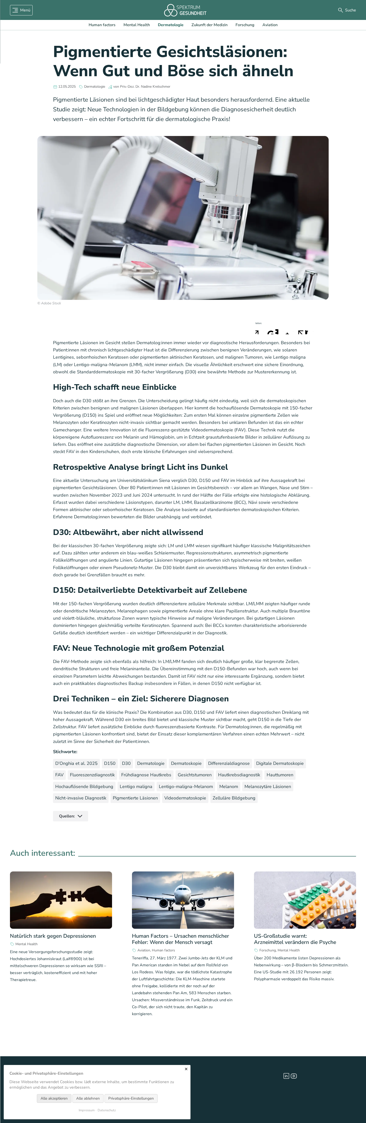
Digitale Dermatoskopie (280, 763)
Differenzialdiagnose (229, 763)
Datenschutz (107, 1110)
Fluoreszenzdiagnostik (92, 775)
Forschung (245, 25)
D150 (110, 763)
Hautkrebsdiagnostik (239, 775)
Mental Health (136, 25)
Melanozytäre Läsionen (267, 787)
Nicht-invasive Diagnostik (80, 798)
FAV (59, 775)
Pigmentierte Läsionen (135, 798)
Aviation (270, 25)
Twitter (269, 330)
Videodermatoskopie (185, 798)
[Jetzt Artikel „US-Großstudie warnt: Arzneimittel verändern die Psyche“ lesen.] (305, 900)
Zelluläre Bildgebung (234, 798)
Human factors (102, 25)
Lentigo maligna (136, 787)
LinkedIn (279, 330)
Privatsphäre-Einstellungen (131, 1098)
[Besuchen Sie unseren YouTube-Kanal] (294, 1076)
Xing (289, 330)
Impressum (87, 1110)
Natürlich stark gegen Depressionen (53, 935)
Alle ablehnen (88, 1098)
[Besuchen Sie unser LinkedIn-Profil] (286, 1076)
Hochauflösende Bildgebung (84, 787)
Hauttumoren (280, 775)
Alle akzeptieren (54, 1098)
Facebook (259, 330)
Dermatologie (170, 25)
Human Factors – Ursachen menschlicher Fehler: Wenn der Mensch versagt (180, 939)
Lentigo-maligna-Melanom (186, 787)
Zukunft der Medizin (209, 25)
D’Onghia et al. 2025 (76, 763)
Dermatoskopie (186, 763)
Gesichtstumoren (195, 775)
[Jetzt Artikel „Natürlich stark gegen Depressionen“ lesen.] (61, 900)
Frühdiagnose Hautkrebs (146, 775)
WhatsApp (309, 330)
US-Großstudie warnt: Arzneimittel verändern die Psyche (295, 939)
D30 (126, 763)
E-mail (299, 330)
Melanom (228, 787)
